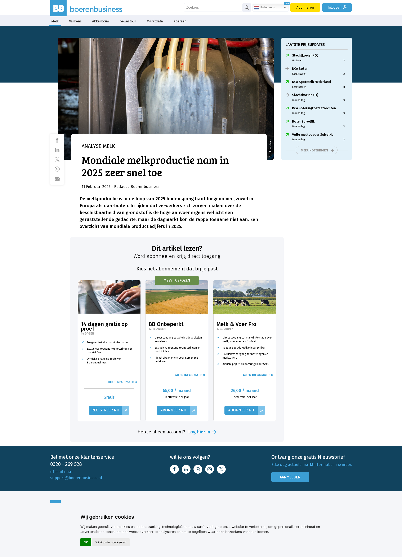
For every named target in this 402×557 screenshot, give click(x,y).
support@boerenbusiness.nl (76, 477)
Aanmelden (290, 477)
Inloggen (334, 7)
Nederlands (267, 7)
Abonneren (305, 7)
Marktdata (155, 21)
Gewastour (128, 21)
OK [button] (86, 542)
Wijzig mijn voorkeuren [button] (110, 542)
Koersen (179, 21)
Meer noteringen (314, 150)
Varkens (75, 21)
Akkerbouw (100, 21)
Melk (55, 21)
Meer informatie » (122, 382)
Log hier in (199, 432)
